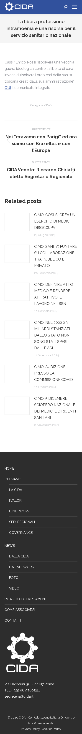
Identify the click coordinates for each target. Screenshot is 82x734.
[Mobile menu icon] (74, 7)
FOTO (13, 578)
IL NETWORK (19, 511)
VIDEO (14, 588)
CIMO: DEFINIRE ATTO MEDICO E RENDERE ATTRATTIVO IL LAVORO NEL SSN (53, 294)
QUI (8, 88)
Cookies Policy (51, 729)
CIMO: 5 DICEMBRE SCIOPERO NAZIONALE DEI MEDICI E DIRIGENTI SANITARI (55, 408)
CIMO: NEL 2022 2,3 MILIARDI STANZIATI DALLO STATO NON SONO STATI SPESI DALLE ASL (52, 335)
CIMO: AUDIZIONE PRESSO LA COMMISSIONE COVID (53, 373)
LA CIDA (15, 490)
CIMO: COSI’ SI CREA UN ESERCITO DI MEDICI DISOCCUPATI (54, 221)
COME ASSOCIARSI (20, 610)
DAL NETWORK (21, 567)
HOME (9, 468)
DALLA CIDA (19, 556)
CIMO (48, 105)
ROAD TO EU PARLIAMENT (26, 599)
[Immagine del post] (17, 222)
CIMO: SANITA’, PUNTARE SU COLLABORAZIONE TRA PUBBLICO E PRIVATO (55, 256)
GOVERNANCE (21, 533)
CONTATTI (13, 620)
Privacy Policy (31, 729)
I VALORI (15, 501)
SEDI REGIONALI (22, 522)
